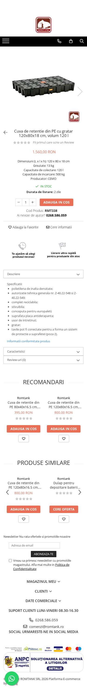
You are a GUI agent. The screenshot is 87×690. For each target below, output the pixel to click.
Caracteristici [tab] (16, 351)
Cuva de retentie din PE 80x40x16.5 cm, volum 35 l (23, 404)
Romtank (23, 398)
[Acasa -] (43, 25)
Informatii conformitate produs (28, 341)
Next (80, 91)
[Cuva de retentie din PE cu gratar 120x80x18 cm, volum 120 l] (43, 87)
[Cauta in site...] (82, 41)
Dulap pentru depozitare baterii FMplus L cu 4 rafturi (64, 485)
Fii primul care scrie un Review (53, 142)
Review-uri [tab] (16, 360)
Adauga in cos (56, 202)
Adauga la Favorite (25, 227)
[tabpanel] (43, 87)
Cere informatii (60, 227)
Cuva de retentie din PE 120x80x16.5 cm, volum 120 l (64, 404)
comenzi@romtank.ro (46, 626)
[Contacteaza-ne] (59, 41)
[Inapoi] (3, 132)
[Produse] (6, 42)
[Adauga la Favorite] (23, 438)
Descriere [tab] (13, 274)
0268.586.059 (46, 620)
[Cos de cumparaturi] (71, 41)
